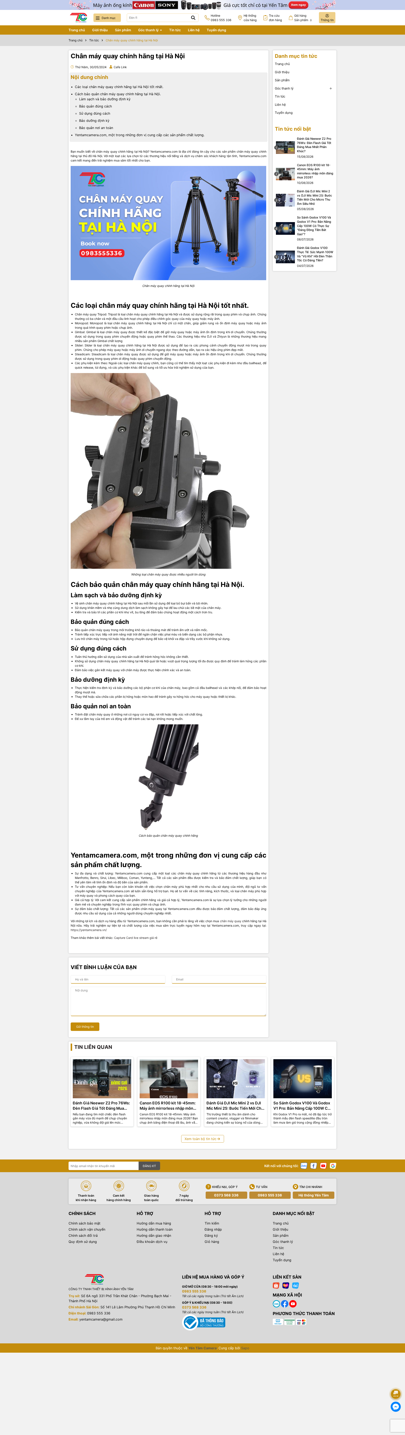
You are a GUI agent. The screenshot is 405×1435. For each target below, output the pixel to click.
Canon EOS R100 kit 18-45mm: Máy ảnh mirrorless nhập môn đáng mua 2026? (315, 171)
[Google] (333, 1165)
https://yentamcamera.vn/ (89, 930)
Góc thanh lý (148, 30)
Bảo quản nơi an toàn (96, 128)
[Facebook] (313, 1165)
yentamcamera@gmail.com (101, 1319)
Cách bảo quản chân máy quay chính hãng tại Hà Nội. (118, 94)
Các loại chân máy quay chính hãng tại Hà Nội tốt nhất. (119, 87)
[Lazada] (285, 1285)
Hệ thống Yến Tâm (313, 1195)
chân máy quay (231, 921)
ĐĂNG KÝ (149, 1166)
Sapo (245, 1348)
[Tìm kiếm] (193, 18)
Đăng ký (211, 1235)
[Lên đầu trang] (396, 1382)
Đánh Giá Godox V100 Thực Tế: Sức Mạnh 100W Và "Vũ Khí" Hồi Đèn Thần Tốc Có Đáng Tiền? (315, 254)
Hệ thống (250, 18)
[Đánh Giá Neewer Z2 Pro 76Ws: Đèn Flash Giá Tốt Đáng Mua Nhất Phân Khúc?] (285, 147)
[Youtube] (323, 1165)
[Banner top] (202, 4)
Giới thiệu (100, 30)
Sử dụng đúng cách (94, 113)
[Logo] (78, 17)
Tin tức (175, 30)
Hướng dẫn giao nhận (154, 1235)
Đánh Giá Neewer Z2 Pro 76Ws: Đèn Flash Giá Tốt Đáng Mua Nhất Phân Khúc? (314, 145)
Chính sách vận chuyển (87, 1229)
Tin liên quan (93, 1047)
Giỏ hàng (212, 1242)
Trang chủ (77, 30)
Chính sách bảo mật (84, 1223)
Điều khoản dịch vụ (152, 1242)
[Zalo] (304, 1165)
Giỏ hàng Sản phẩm (303, 18)
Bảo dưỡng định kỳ (94, 120)
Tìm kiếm (212, 1223)
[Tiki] (295, 1285)
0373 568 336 (226, 1195)
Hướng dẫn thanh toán (155, 1229)
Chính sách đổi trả (83, 1235)
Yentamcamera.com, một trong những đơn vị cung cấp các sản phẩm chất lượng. (139, 135)
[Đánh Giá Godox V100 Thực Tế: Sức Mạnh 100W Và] (285, 256)
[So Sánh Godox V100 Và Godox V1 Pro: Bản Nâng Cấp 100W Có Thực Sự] (285, 228)
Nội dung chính (89, 77)
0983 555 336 (270, 1195)
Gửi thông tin (85, 1026)
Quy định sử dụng (83, 1242)
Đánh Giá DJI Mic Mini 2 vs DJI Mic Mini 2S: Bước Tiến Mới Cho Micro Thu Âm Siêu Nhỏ (314, 197)
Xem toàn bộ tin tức (200, 1139)
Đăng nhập (213, 1229)
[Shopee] (276, 1285)
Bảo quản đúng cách (95, 106)
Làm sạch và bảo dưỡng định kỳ (105, 99)
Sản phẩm (123, 30)
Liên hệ (194, 30)
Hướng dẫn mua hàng (154, 1223)
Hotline (221, 18)
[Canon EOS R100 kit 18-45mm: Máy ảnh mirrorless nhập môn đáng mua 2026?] (285, 173)
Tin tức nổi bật (293, 129)
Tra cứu (275, 18)
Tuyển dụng (216, 30)
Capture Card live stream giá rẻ (135, 937)
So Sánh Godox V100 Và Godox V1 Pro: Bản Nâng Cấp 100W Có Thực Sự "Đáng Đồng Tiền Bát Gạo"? (314, 226)
